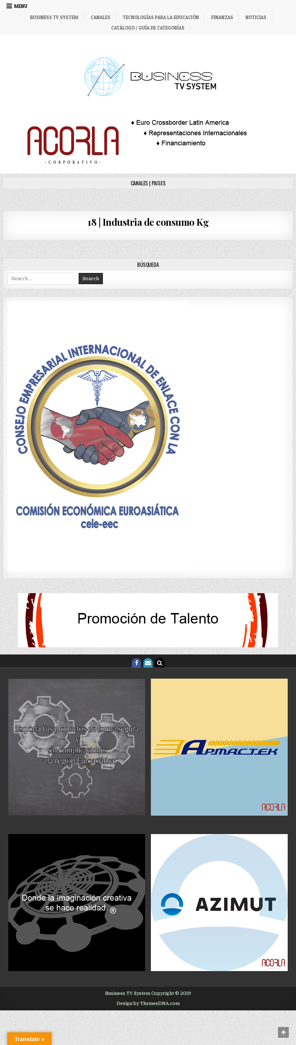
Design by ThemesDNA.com (148, 1003)
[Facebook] (136, 662)
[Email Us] (148, 662)
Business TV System (54, 17)
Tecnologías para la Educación (161, 17)
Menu (20, 6)
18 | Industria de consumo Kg (148, 222)
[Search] (159, 662)
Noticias (255, 17)
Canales (100, 17)
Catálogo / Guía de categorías (147, 28)
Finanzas (222, 17)
